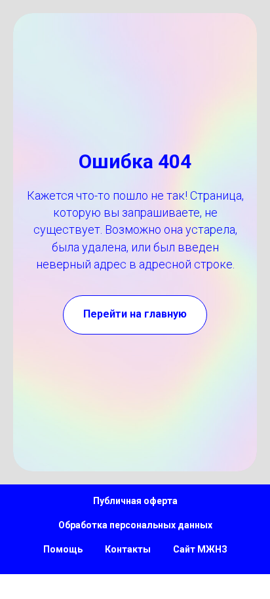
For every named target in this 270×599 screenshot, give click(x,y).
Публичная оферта (135, 501)
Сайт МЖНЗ (200, 549)
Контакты (128, 549)
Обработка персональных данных (135, 525)
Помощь (63, 549)
